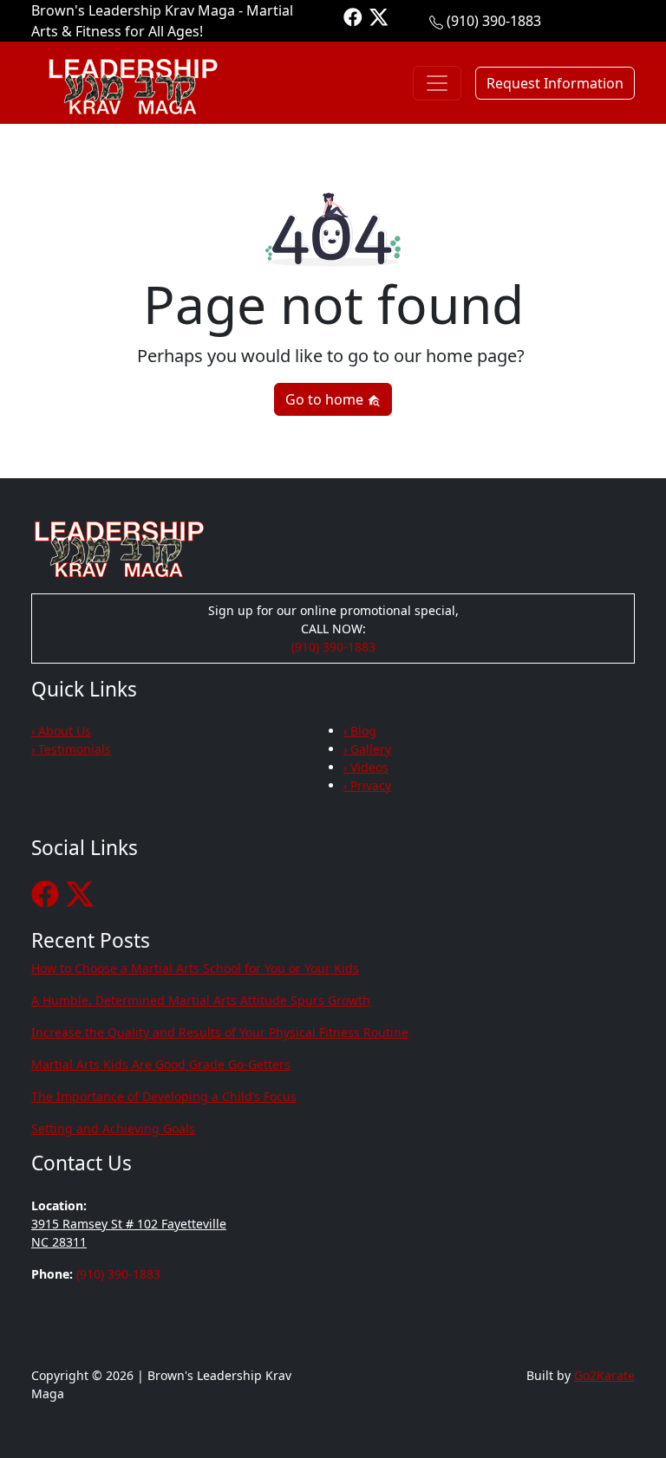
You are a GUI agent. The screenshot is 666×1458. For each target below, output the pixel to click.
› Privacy (367, 785)
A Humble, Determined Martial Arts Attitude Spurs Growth (200, 1000)
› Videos (365, 767)
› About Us (61, 731)
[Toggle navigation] (437, 83)
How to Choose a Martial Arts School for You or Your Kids (195, 968)
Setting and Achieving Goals (113, 1128)
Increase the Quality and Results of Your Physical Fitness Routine (219, 1032)
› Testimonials (71, 749)
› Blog (359, 731)
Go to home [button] (326, 399)
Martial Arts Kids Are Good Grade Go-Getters (161, 1064)
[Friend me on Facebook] (352, 16)
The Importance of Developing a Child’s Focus (164, 1096)
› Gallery (367, 749)
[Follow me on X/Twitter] (378, 16)
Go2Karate (604, 1375)
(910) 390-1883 (494, 20)
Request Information (555, 83)
